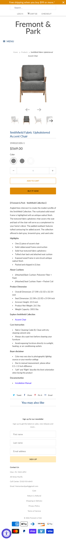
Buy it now (33, 191)
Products (24, 52)
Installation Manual (23, 383)
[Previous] (27, 109)
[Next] (38, 109)
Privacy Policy (34, 506)
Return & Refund (34, 496)
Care (34, 490)
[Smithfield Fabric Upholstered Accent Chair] (33, 83)
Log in (20, 13)
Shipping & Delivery (34, 501)
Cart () (33, 13)
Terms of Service (34, 511)
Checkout (46, 13)
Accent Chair (20, 319)
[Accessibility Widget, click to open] (6, 533)
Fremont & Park (33, 28)
